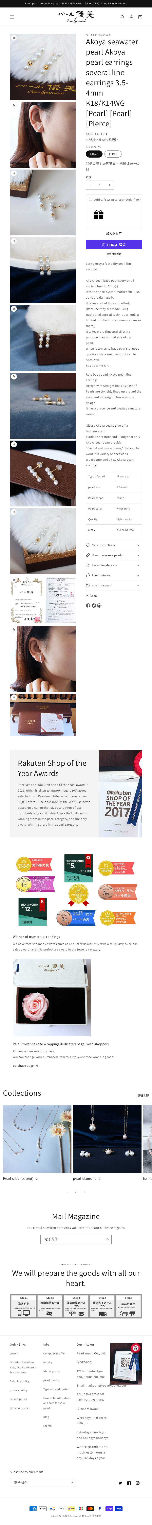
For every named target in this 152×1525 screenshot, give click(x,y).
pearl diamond (85, 1178)
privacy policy (18, 1390)
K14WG (113, 154)
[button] (12, 17)
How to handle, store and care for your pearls (56, 1403)
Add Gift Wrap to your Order (117, 200)
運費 (114, 139)
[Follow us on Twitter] (93, 605)
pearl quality (51, 1380)
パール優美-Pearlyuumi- (70, 1516)
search (14, 1353)
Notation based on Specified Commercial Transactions (24, 1367)
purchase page (23, 1066)
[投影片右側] (84, 1191)
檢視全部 (143, 1095)
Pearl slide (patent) (18, 1178)
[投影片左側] (67, 1191)
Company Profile (54, 1353)
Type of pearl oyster (56, 1389)
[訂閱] (107, 1239)
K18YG (94, 154)
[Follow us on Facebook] (88, 605)
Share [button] (94, 596)
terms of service (20, 1408)
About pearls (51, 1371)
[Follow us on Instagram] (99, 605)
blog (46, 1417)
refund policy (18, 1399)
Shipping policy (19, 1381)
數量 (88, 177)
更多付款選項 (114, 254)
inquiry (47, 1362)
